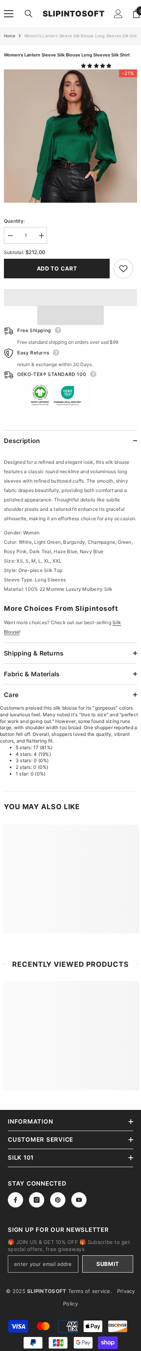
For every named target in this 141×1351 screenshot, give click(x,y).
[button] (97, 66)
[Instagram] (36, 1200)
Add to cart (57, 268)
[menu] (8, 13)
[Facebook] (15, 1200)
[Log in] (118, 13)
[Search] (28, 13)
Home (9, 35)
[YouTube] (79, 1200)
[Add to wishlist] (123, 268)
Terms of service (89, 1291)
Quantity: (14, 221)
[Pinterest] (57, 1200)
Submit (107, 1263)
